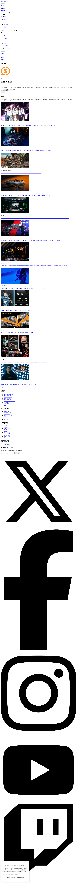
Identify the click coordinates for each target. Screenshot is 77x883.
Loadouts (69, 87)
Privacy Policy (7, 435)
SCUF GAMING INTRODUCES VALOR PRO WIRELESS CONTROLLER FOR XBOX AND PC (25, 195)
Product (13, 89)
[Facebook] (38, 649)
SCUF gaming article (28, 87)
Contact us (6, 411)
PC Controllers (7, 398)
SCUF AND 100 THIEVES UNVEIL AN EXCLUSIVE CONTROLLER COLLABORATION (24, 362)
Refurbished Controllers (9, 401)
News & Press (7, 428)
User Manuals (7, 418)
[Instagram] (38, 735)
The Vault (6, 429)
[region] (15, 871)
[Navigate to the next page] (4, 388)
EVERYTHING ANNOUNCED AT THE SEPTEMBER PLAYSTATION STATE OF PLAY (23, 288)
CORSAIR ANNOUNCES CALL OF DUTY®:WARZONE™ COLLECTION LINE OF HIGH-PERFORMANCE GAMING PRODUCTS (35, 218)
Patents (5, 431)
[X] (38, 528)
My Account (7, 414)
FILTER (3, 92)
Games (58, 87)
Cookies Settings (8, 436)
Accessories (6, 402)
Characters (38, 87)
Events (44, 87)
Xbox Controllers (8, 397)
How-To (63, 87)
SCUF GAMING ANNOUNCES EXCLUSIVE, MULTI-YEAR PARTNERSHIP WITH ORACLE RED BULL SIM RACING (32, 240)
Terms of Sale (7, 433)
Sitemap (5, 437)
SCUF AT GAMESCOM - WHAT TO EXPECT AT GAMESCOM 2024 (18, 332)
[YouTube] (38, 803)
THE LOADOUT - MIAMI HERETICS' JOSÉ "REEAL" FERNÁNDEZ (19, 384)
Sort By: (3, 90)
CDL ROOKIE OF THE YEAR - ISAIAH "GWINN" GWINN (16, 310)
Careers (5, 427)
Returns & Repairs (8, 415)
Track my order (7, 416)
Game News (51, 87)
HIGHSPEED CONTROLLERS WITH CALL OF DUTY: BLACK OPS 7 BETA (21, 173)
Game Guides (7, 444)
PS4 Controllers (7, 399)
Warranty (6, 419)
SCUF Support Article (16, 87)
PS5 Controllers (7, 395)
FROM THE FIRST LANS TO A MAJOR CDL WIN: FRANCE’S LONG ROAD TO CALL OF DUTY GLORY (28, 125)
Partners (7, 89)
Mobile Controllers (8, 394)
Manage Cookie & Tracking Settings (15, 877)
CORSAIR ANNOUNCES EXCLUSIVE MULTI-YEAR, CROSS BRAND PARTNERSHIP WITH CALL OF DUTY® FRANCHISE (34, 266)
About (5, 425)
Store (5, 405)
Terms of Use (7, 432)
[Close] (27, 863)
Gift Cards (6, 403)
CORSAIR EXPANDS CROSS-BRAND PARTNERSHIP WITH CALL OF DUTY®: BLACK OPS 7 (26, 150)
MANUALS (5, 87)
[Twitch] (38, 878)
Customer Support (8, 412)
